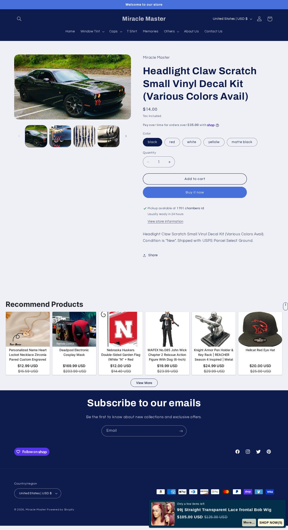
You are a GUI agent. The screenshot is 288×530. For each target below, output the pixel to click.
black (152, 142)
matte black (242, 142)
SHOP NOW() (270, 522)
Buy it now (195, 192)
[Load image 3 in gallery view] (84, 136)
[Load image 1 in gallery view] (36, 136)
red (172, 142)
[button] (19, 19)
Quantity (149, 152)
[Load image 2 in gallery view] (60, 136)
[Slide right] (126, 136)
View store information (165, 221)
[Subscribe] (181, 430)
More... (249, 522)
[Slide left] (19, 136)
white (191, 142)
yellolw (214, 142)
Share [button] (153, 255)
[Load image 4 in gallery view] (108, 136)
